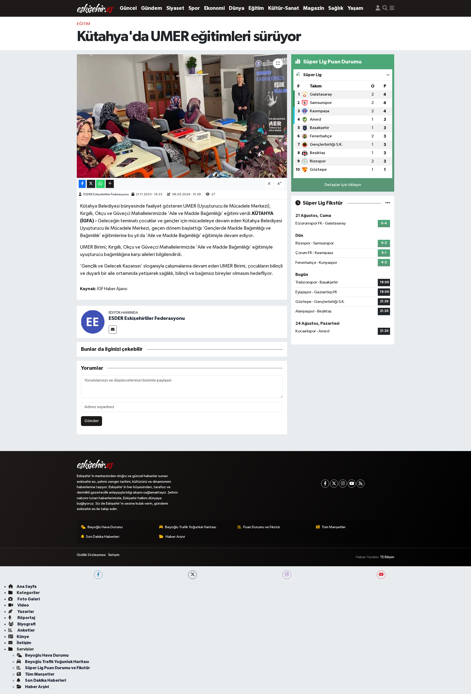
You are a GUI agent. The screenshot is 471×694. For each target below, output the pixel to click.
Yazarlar (25, 611)
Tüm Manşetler (334, 527)
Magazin (313, 8)
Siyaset (175, 8)
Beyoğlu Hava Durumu (105, 527)
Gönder (91, 421)
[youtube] (381, 574)
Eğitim (256, 8)
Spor (194, 8)
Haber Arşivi (175, 536)
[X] (334, 484)
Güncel (128, 8)
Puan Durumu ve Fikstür (261, 527)
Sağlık (335, 8)
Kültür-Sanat (283, 8)
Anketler (26, 630)
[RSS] (360, 484)
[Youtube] (352, 484)
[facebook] (98, 574)
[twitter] (192, 574)
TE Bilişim (387, 557)
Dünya (236, 8)
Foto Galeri (28, 599)
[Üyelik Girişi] (378, 8)
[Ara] (385, 8)
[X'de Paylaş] (91, 184)
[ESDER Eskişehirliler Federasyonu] (93, 322)
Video (23, 605)
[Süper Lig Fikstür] (387, 203)
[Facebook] (325, 484)
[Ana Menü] (392, 8)
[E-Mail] (113, 330)
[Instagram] (343, 484)
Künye (23, 637)
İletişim (113, 555)
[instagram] (287, 574)
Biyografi (26, 624)
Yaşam (355, 8)
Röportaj (26, 618)
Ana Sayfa (27, 586)
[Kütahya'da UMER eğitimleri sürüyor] (182, 116)
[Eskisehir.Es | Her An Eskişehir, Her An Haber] (95, 8)
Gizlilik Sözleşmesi (91, 555)
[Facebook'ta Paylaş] (82, 184)
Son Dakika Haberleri (102, 536)
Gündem (151, 8)
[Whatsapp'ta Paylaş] (100, 184)
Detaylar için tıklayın (343, 185)
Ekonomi (214, 8)
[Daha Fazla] (110, 184)
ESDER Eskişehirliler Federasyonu (106, 194)
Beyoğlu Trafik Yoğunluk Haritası (190, 527)
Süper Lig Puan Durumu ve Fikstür (57, 668)
